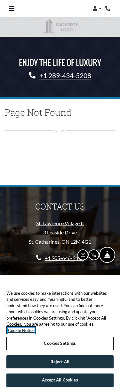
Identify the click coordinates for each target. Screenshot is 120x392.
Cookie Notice (21, 330)
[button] (97, 9)
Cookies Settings (60, 343)
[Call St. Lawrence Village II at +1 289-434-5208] (108, 9)
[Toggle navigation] (11, 9)
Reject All (60, 361)
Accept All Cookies (60, 379)
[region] (60, 333)
